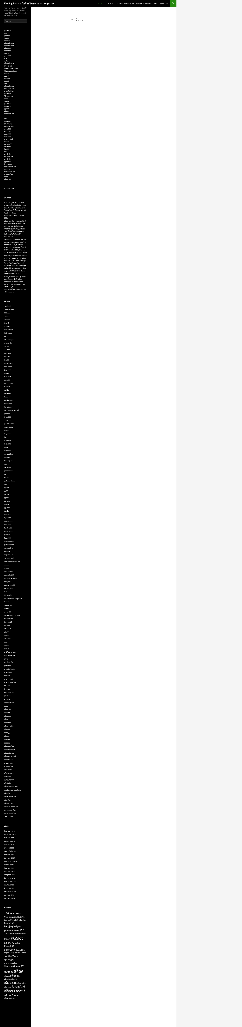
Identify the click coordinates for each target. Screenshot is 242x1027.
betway (7, 356)
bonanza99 (8, 363)
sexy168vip (8, 571)
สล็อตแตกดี (8, 760)
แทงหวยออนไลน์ (10, 813)
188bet (7, 313)
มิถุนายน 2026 (9, 838)
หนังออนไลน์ (8, 157)
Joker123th (8, 427)
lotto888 (7, 451)
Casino (6, 373)
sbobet (6, 565)
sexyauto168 (9, 575)
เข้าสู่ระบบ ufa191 (10, 773)
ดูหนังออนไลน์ (9, 88)
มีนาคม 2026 (9, 848)
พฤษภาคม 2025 (10, 881)
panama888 (8, 471)
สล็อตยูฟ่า (7, 739)
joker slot (7, 94)
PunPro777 (8, 531)
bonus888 (8, 367)
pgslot (6, 53)
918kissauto (8, 330)
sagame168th (9, 126)
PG (5, 474)
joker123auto (9, 424)
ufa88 (6, 635)
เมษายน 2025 (9, 885)
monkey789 (8, 461)
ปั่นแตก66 (8, 164)
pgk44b (7, 508)
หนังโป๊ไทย (8, 66)
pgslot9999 (8, 521)
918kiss (7, 119)
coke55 (7, 380)
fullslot (6, 390)
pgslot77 (7, 162)
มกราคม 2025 (9, 895)
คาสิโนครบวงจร (10, 652)
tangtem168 (8, 619)
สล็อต (6, 99)
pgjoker (7, 504)
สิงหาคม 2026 (9, 831)
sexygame (7, 582)
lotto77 (7, 447)
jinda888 (7, 417)
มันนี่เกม (7, 699)
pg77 (6, 491)
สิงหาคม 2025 (9, 871)
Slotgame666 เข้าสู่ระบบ (13, 598)
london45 (22, 933)
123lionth (7, 306)
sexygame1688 (9, 585)
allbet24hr (8, 343)
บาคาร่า (7, 58)
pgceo (6, 494)
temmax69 (8, 622)
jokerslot (7, 106)
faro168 (7, 387)
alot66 (6, 346)
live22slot (7, 440)
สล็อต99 (7, 729)
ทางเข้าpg (8, 672)
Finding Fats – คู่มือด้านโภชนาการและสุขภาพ (29, 3)
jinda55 (7, 36)
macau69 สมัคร (9, 454)
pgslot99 (16, 943)
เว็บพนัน (7, 793)
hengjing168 (8, 407)
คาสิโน (6, 649)
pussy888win (9, 545)
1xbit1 (6, 323)
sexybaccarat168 (10, 578)
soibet (6, 608)
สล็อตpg (7, 733)
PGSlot (6, 511)
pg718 (6, 487)
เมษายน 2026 (9, 844)
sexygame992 (9, 588)
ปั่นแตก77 (8, 689)
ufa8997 (7, 639)
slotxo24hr (8, 605)
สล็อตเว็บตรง (9, 43)
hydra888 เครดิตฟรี (11, 410)
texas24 (7, 625)
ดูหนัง (6, 151)
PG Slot (7, 477)
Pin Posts (164, 3)
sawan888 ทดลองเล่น (12, 561)
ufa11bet (7, 629)
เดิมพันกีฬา (8, 783)
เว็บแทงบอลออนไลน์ (11, 807)
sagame (7, 551)
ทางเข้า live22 (9, 669)
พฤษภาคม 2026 (10, 841)
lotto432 (7, 444)
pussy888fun (9, 541)
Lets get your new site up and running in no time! (137, 3)
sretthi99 (7, 612)
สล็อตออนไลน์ (9, 114)
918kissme (8, 333)
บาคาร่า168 (8, 139)
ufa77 (6, 632)
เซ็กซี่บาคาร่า (9, 780)
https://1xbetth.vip (11, 68)
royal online (8, 548)
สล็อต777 (7, 719)
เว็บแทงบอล (8, 803)
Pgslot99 (7, 518)
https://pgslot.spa (10, 71)
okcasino (7, 467)
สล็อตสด (7, 743)
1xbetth (7, 319)
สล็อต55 (7, 713)
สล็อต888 (7, 48)
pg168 (6, 33)
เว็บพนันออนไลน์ (10, 797)
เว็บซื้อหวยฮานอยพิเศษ (12, 790)
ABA (6, 336)
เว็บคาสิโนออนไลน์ (11, 787)
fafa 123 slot (8, 383)
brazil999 (7, 370)
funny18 (7, 397)
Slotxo (6, 602)
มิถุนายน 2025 (9, 878)
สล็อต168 (7, 179)
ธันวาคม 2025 (9, 858)
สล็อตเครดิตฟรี (9, 750)
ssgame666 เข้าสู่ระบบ (12, 615)
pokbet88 (7, 524)
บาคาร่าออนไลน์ (10, 167)
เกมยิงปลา (8, 770)
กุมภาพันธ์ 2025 (10, 892)
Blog (100, 3)
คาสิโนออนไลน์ (9, 655)
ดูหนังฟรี (7, 131)
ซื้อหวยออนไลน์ (9, 172)
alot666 (7, 350)
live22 (6, 149)
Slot (5, 592)
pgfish (6, 498)
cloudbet (7, 377)
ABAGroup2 (8, 340)
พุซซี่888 (7, 696)
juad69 (6, 430)
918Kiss (7, 326)
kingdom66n (9, 434)
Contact (109, 3)
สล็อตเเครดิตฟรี (10, 756)
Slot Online (8, 595)
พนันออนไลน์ (9, 692)
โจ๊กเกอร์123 (8, 96)
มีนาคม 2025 (9, 888)
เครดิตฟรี (7, 776)
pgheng (7, 501)
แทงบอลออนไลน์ (10, 810)
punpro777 (8, 169)
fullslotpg (7, 146)
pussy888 (7, 56)
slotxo (6, 61)
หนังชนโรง (8, 124)
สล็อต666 (7, 716)
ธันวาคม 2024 (9, 898)
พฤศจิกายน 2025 (10, 861)
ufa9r (6, 642)
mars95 (7, 457)
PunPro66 (8, 528)
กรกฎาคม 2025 (10, 875)
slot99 (6, 38)
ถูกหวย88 (7, 666)
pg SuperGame (9, 481)
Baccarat (7, 353)
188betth (7, 316)
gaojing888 (8, 400)
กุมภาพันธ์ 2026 (10, 851)
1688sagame (9, 309)
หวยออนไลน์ (8, 174)
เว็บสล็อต (7, 800)
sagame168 (8, 555)
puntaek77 (8, 535)
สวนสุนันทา (8, 763)
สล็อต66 (7, 41)
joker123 (7, 31)
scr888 (6, 568)
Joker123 (7, 420)
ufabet (6, 645)
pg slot (6, 76)
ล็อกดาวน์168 (9, 703)
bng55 (6, 360)
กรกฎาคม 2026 (10, 834)
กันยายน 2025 (9, 868)
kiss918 (7, 78)
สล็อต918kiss (9, 726)
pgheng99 (8, 144)
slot (5, 83)
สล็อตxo (7, 111)
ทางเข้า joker (9, 91)
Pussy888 (7, 538)
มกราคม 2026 (9, 855)
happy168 (8, 403)
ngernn (7, 464)
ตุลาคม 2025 (9, 865)
